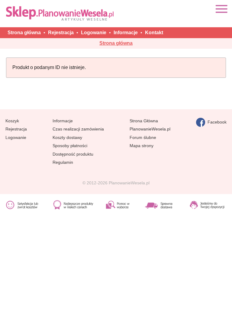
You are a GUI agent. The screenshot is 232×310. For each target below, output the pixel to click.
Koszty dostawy (67, 137)
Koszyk (12, 120)
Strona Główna (144, 120)
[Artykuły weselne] (61, 13)
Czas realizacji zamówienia (78, 129)
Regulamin (63, 162)
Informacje (63, 120)
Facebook (216, 122)
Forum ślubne (143, 137)
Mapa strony (141, 145)
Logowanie (15, 137)
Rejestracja (16, 129)
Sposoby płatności (70, 145)
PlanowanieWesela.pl (150, 129)
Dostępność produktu (73, 154)
